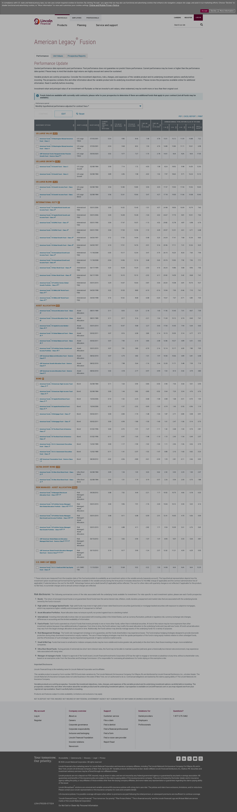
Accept (204, 11)
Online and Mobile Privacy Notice (104, 5)
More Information (227, 11)
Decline (214, 11)
